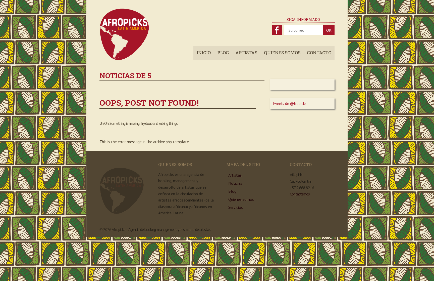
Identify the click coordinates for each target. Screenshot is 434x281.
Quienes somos (282, 53)
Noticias (235, 183)
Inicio (204, 53)
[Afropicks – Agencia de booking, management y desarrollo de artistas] (124, 59)
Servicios (235, 207)
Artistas (246, 53)
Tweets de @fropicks (289, 103)
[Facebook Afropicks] (277, 30)
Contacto (319, 53)
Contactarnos (300, 193)
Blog (223, 53)
